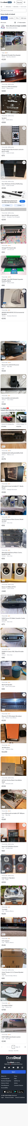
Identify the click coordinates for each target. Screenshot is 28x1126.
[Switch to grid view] (15, 22)
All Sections (8, 6)
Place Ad (19, 2)
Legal (2, 1097)
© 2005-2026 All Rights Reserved (9, 1095)
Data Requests (5, 1085)
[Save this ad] (24, 33)
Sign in (13, 1072)
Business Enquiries (6, 1080)
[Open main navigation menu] (24, 2)
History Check (5, 1083)
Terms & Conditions (20, 1097)
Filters (5, 18)
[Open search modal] (14, 2)
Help (15, 1078)
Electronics (16, 6)
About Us (3, 1076)
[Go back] (2, 7)
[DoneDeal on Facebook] (5, 1067)
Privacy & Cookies (9, 1097)
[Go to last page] (25, 1047)
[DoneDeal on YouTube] (13, 1067)
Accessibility (4, 1087)
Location (11, 18)
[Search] (2, 10)
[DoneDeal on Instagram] (22, 1067)
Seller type (23, 18)
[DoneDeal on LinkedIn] (18, 1067)
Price (17, 18)
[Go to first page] (2, 1047)
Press (15, 1076)
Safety (16, 1083)
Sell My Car (17, 1080)
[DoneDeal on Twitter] (9, 1067)
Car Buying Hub (5, 1078)
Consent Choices (18, 1085)
